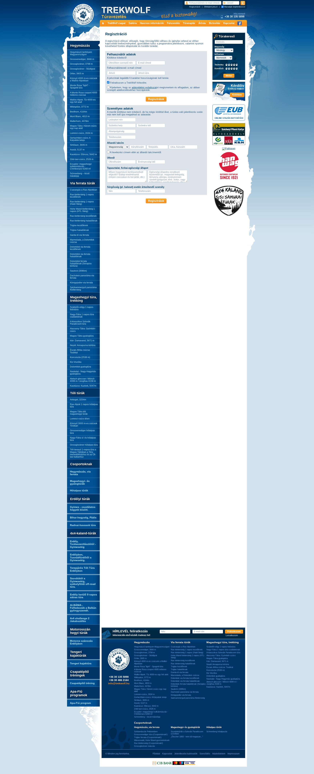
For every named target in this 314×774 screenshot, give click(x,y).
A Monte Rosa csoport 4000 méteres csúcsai (83, 93)
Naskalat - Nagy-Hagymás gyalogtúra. (83, 372)
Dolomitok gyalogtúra (80, 366)
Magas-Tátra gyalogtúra (82, 336)
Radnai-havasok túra (83, 525)
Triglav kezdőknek (79, 225)
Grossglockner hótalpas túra (84, 445)
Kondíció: (219, 69)
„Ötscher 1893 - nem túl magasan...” (187, 736)
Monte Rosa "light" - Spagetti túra (79, 86)
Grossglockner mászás (144, 746)
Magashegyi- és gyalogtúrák (80, 482)
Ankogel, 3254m (78, 399)
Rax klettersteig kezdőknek (83, 216)
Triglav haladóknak (79, 230)
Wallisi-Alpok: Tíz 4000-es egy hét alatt (83, 100)
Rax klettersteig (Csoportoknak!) (148, 743)
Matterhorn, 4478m (79, 121)
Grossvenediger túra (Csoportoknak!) (151, 734)
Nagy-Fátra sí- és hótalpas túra (83, 438)
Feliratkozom (234, 631)
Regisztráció (194, 7)
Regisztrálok (156, 99)
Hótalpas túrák (79, 490)
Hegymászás (80, 45)
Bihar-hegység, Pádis (83, 517)
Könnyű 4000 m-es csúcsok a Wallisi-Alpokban (83, 79)
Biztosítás (214, 23)
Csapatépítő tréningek (79, 673)
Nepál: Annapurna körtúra (82, 345)
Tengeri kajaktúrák (78, 653)
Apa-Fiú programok (78, 693)
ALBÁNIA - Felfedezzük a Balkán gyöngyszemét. (83, 608)
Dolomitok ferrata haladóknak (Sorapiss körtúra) (81, 263)
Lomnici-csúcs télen (80, 418)
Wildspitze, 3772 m (79, 107)
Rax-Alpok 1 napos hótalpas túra (84, 405)
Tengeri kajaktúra (80, 663)
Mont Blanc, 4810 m (80, 116)
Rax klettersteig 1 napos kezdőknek (82, 195)
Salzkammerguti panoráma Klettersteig (83, 288)
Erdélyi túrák (80, 499)
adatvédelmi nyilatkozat (144, 87)
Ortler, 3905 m (77, 73)
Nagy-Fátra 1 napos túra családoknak (82, 315)
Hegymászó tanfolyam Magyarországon (81, 53)
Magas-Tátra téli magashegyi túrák (79, 412)
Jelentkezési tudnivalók (185, 753)
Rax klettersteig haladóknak (83, 220)
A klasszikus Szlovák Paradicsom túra (80, 322)
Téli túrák (77, 393)
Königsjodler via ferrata (81, 282)
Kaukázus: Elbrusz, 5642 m (83, 154)
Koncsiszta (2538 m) (80, 357)
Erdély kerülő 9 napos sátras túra (83, 596)
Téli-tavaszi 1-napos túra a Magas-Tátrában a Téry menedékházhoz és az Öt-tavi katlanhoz (83, 453)
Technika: (219, 65)
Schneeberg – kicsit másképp (79, 174)
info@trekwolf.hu (119, 683)
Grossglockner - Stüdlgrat (82, 69)
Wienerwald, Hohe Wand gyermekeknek (152, 740)
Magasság (219, 47)
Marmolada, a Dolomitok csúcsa (82, 241)
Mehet (229, 75)
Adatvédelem (218, 753)
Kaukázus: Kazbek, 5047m (83, 386)
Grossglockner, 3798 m (81, 64)
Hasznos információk (152, 23)
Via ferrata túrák (82, 183)
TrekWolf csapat (116, 23)
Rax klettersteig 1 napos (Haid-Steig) (82, 202)
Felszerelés (173, 23)
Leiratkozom (232, 635)
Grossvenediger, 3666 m (82, 59)
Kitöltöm (237, 94)
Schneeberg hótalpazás (216, 731)
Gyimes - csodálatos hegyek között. (82, 508)
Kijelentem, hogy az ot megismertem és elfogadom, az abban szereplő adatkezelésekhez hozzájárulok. (153, 88)
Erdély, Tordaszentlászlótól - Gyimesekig (83, 544)
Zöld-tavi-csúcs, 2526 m (81, 159)
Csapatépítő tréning (82, 683)
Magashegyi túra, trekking (83, 299)
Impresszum (233, 753)
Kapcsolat (228, 23)
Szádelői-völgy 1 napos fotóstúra (81, 308)
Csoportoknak (81, 464)
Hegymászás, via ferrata (80, 473)
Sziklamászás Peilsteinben (146, 731)
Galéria (133, 23)
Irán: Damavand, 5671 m (82, 340)
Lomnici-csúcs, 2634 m (81, 133)
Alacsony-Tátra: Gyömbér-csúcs (83, 329)
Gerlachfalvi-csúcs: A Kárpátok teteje (80, 139)
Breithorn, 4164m (78, 111)
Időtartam (219, 54)
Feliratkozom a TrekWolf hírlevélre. (128, 82)
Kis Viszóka (75, 362)
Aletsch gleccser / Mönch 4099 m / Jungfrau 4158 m (83, 379)
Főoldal (156, 753)
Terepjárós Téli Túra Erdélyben (82, 569)
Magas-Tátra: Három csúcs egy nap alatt (83, 127)
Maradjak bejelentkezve (234, 7)
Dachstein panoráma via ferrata (82, 276)
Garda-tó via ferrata (79, 235)
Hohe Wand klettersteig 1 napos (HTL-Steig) (82, 210)
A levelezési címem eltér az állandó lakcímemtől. (136, 152)
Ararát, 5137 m (77, 149)
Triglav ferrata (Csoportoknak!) (148, 737)
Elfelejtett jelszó (211, 7)
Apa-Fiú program (80, 703)
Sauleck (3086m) (78, 271)
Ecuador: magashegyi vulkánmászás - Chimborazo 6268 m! (81, 166)
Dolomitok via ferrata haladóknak (80, 255)
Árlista (202, 23)
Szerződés (205, 753)
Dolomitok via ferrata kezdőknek (80, 248)
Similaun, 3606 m (78, 145)
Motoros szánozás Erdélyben (81, 642)
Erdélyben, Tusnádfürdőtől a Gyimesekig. (80, 557)
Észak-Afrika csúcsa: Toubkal (80, 351)
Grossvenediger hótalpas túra (82, 431)
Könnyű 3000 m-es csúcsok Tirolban (83, 424)
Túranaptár (189, 23)
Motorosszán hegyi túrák (80, 631)
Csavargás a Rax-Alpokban (83, 190)
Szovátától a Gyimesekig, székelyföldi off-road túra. (83, 582)
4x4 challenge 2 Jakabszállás (79, 620)
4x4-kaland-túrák (83, 533)
